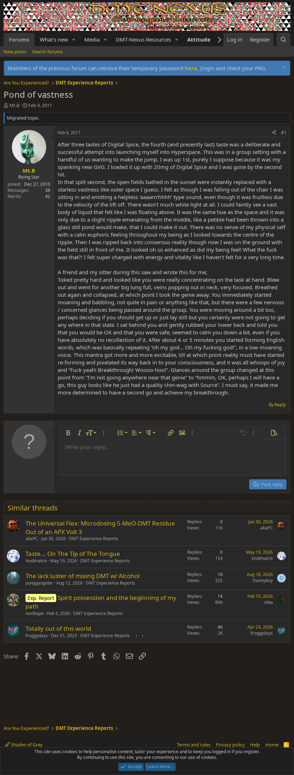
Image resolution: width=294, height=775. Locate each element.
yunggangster (39, 583)
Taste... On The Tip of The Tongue (72, 553)
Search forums (47, 51)
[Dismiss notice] (283, 68)
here (191, 68)
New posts (15, 51)
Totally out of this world (58, 628)
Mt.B (14, 105)
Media (92, 39)
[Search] (283, 39)
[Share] (274, 133)
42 (47, 196)
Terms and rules (193, 744)
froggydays (36, 636)
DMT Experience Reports (93, 539)
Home (272, 744)
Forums (19, 39)
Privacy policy (230, 744)
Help (255, 744)
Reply (280, 404)
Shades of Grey (26, 744)
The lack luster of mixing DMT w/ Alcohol (82, 576)
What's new (54, 39)
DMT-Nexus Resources (143, 39)
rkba (268, 602)
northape (34, 613)
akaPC (31, 539)
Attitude (198, 39)
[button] (74, 39)
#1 (283, 133)
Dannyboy (263, 580)
